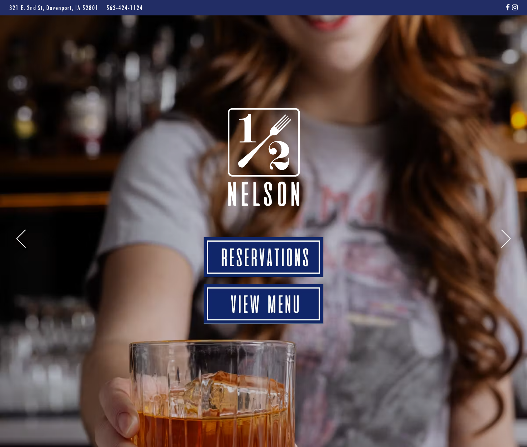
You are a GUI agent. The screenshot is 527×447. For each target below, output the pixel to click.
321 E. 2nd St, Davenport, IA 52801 (54, 7)
